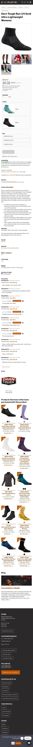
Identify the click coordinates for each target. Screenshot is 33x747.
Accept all (18, 743)
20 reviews (20, 182)
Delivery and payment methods (9, 694)
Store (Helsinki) (10, 175)
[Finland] (31, 2)
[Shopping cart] (27, 2)
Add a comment (6, 367)
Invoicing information (7, 658)
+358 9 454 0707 (8, 638)
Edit (13, 743)
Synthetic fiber (15, 248)
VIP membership (6, 711)
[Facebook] (2, 666)
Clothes (21, 7)
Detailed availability (6, 170)
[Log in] (25, 2)
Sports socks (5, 10)
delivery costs (19, 82)
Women (3, 241)
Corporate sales (6, 654)
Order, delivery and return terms (10, 698)
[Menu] (2, 2)
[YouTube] (9, 666)
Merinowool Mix (5, 248)
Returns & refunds (6, 682)
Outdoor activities (12, 7)
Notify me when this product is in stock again (13, 172)
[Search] (22, 2)
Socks (27, 7)
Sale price (5, 80)
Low (2, 261)
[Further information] (3, 86)
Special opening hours (7, 631)
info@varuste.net (6, 641)
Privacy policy (5, 715)
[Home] (11, 2)
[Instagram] (6, 666)
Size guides (5, 728)
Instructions (5, 690)
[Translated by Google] (6, 301)
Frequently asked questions (8, 650)
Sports (4, 7)
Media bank (5, 732)
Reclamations (5, 686)
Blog (3, 724)
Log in (3, 707)
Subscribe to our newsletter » (10, 672)
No (2, 254)
